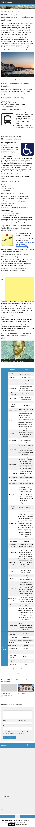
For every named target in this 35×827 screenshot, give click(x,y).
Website (5, 725)
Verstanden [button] (11, 824)
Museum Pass (12, 215)
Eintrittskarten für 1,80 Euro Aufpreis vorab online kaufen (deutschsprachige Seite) (25, 244)
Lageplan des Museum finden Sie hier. (13, 173)
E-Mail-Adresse (22, 720)
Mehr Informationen (22, 824)
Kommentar (6, 709)
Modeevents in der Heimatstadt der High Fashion (6, 695)
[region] (17, 67)
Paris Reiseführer (6, 2)
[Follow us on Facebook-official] (27, 745)
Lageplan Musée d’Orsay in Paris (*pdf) (19, 49)
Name (5, 720)
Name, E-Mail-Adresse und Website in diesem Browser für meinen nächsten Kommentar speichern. (17, 732)
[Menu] (33, 2)
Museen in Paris (21, 693)
